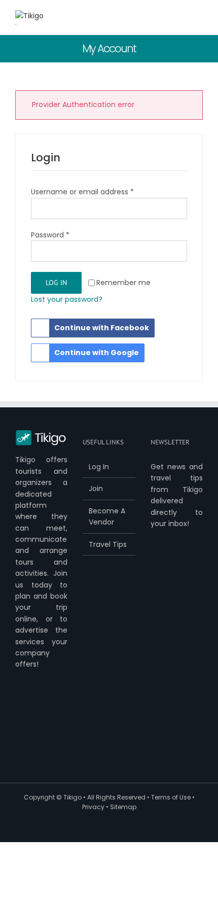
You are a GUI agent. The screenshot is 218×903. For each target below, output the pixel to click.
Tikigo (72, 797)
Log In (99, 467)
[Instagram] (35, 725)
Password (50, 235)
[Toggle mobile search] (180, 18)
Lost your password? (66, 299)
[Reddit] (51, 725)
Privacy (93, 807)
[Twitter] (35, 708)
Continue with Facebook (101, 328)
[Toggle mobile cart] (162, 18)
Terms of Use (171, 797)
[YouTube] (51, 708)
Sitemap (123, 807)
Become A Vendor (107, 516)
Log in (56, 282)
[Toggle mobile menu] (199, 18)
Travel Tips (108, 544)
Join (96, 488)
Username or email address (82, 192)
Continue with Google (96, 353)
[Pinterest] (19, 725)
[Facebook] (19, 708)
